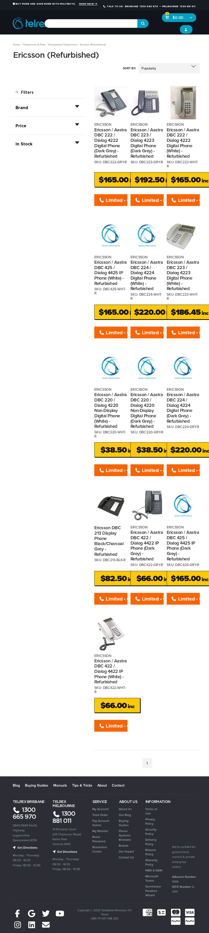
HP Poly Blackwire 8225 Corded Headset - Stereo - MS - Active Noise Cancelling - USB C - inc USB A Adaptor (40, 909)
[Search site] (143, 23)
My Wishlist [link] (100, 831)
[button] (169, 68)
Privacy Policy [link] (150, 821)
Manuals (60, 785)
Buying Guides (36, 785)
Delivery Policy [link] (150, 841)
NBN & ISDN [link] (153, 870)
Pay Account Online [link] (100, 823)
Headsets (47, 41)
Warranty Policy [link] (151, 862)
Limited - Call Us (115, 200)
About (102, 785)
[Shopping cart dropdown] (191, 17)
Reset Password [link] (99, 839)
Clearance (194, 41)
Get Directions (27, 847)
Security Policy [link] (150, 831)
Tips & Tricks (82, 785)
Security (150, 41)
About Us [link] (125, 809)
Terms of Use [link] (151, 811)
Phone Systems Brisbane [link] (125, 835)
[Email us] (46, 924)
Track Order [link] (100, 815)
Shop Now (87, 4)
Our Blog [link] (125, 815)
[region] (47, 427)
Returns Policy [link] (150, 852)
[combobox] (91, 23)
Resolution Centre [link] (99, 849)
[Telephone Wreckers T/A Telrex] (31, 21)
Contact (118, 785)
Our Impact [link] (126, 851)
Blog (16, 785)
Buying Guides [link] (124, 823)
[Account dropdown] (186, 29)
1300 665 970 (24, 813)
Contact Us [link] (126, 857)
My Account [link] (100, 809)
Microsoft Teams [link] (151, 878)
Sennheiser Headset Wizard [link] (153, 890)
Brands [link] (123, 845)
